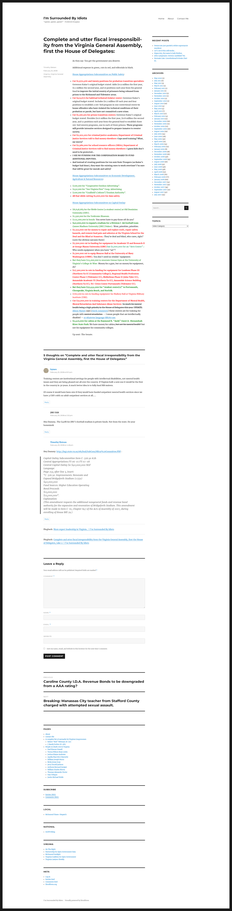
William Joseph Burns (55, 760)
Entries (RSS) (50, 795)
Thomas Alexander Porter (57, 772)
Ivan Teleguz (52, 775)
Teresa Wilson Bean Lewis (57, 752)
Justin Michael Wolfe (55, 777)
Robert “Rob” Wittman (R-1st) (59, 742)
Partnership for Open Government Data (60, 852)
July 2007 (157, 195)
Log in (47, 877)
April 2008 (158, 172)
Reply (46, 402)
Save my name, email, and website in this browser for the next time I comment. (77, 649)
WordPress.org (51, 884)
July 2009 (157, 134)
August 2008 (159, 162)
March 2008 (158, 174)
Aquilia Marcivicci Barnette (57, 757)
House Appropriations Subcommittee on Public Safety (98, 74)
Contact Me (182, 18)
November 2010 (160, 96)
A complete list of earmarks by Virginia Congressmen (65, 739)
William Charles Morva (56, 770)
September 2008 (160, 159)
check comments (100, 311)
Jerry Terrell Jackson (55, 765)
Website (48, 636)
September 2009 (160, 129)
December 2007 (160, 182)
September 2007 (160, 190)
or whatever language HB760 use (99, 317)
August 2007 (159, 192)
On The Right (50, 849)
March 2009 (159, 144)
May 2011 (157, 83)
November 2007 (160, 185)
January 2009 (159, 149)
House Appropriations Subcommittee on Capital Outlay (98, 202)
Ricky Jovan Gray (53, 762)
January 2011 (159, 91)
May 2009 (158, 139)
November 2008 (160, 154)
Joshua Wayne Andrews (56, 754)
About (171, 18)
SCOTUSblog (50, 832)
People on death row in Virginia (57, 747)
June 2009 (158, 136)
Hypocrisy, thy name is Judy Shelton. (168, 53)
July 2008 (157, 164)
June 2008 (158, 167)
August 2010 (159, 104)
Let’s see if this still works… (164, 51)
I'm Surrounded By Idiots (65, 18)
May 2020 (158, 78)
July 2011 (157, 81)
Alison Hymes (79, 311)
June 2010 (158, 106)
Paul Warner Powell (54, 749)
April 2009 (158, 142)
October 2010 (159, 98)
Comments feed (51, 882)
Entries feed (50, 879)
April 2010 (158, 111)
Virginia (47, 74)
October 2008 (159, 157)
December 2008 (160, 152)
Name (47, 613)
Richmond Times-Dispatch (56, 815)
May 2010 (157, 109)
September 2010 (160, 101)
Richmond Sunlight (53, 854)
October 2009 (159, 126)
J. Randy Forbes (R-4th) (56, 744)
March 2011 (158, 86)
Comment (49, 576)
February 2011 (159, 88)
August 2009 (159, 131)
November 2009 (160, 124)
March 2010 (158, 114)
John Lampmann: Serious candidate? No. (169, 56)
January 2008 (159, 180)
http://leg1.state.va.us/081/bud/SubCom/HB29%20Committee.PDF (89, 451)
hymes (53, 369)
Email (47, 624)
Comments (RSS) (52, 797)
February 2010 (159, 116)
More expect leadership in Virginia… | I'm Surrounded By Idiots (84, 529)
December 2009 (160, 121)
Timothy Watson (50, 67)
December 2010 (160, 93)
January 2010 (159, 119)
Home (161, 18)
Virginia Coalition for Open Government (60, 857)
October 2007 (159, 187)
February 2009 (159, 147)
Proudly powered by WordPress (77, 900)
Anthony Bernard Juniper (57, 767)
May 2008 (158, 169)
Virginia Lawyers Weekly (54, 859)
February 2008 (159, 177)
